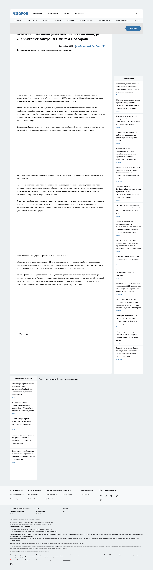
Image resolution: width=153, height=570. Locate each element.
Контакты (65, 508)
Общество (37, 14)
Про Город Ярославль (16, 499)
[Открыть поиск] (137, 13)
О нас (37, 508)
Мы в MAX (137, 20)
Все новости (32, 20)
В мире (58, 20)
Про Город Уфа (67, 494)
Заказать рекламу (86, 20)
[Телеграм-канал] (111, 496)
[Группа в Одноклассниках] (106, 496)
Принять (133, 28)
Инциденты (53, 14)
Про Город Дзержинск (16, 490)
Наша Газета (67, 490)
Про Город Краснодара (52, 499)
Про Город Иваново (87, 490)
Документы (17, 20)
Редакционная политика (17, 511)
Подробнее (65, 548)
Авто (64, 511)
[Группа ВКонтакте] (101, 496)
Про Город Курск (33, 494)
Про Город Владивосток (35, 499)
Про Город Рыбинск (51, 494)
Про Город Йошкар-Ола (17, 494)
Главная (38, 513)
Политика (79, 14)
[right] (140, 20)
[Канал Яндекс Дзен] (116, 496)
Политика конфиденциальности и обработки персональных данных (29, 551)
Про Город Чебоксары (34, 490)
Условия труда (40, 511)
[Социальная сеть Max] (101, 500)
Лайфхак (46, 20)
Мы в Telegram (122, 20)
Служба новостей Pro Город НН (90, 46)
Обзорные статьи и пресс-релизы (20, 508)
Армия (66, 14)
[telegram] (27, 333)
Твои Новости (85, 494)
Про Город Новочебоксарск (54, 490)
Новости (12, 513)
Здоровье (70, 20)
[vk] (20, 333)
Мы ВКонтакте (104, 20)
